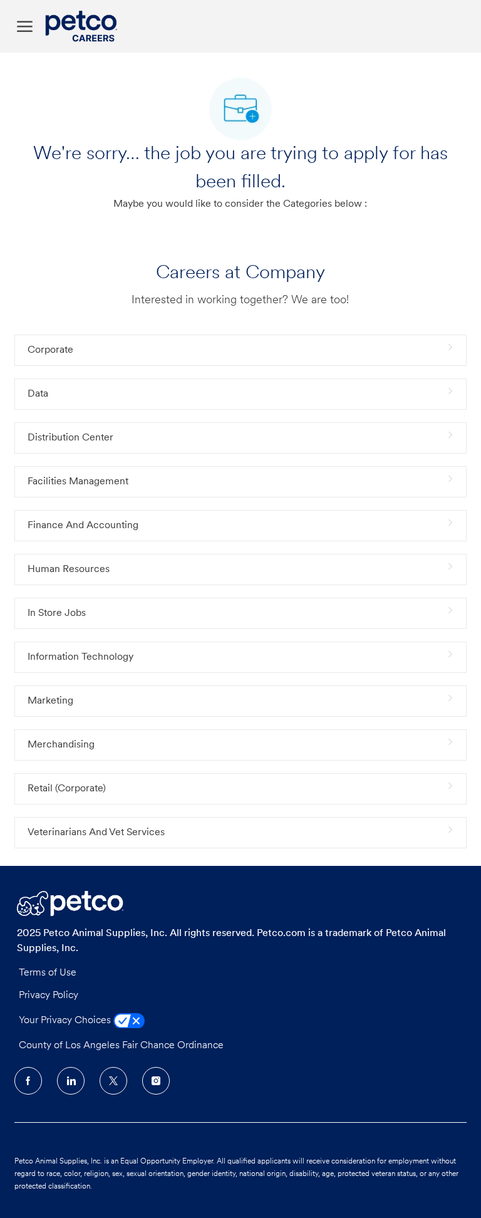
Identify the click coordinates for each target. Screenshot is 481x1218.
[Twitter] (113, 1081)
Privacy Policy (48, 996)
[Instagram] (156, 1081)
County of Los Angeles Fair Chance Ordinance (121, 1046)
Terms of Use (47, 973)
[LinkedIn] (71, 1081)
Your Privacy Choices (66, 1021)
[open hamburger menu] (25, 26)
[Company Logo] (84, 26)
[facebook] (28, 1081)
